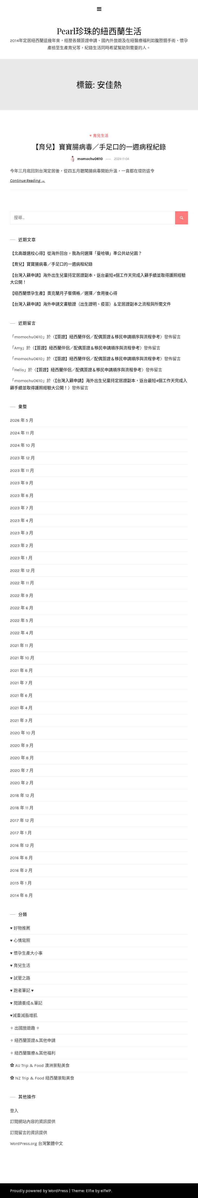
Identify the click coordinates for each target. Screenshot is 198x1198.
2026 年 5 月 (21, 420)
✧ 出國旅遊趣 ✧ (24, 1028)
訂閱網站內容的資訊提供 (32, 1121)
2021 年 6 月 (21, 695)
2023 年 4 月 (21, 520)
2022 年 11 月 (22, 582)
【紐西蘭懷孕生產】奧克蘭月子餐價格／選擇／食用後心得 (63, 293)
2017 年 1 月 (21, 832)
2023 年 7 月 (21, 507)
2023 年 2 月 (21, 545)
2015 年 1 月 (21, 883)
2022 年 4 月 (21, 632)
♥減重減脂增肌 (23, 1015)
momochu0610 (90, 159)
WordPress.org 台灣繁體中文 (36, 1143)
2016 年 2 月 (21, 870)
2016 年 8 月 (21, 857)
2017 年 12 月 (22, 820)
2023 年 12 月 (22, 457)
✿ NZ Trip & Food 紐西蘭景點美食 (42, 1078)
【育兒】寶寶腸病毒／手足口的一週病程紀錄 (99, 146)
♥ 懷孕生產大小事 (26, 953)
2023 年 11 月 (22, 470)
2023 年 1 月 (21, 557)
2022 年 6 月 (21, 607)
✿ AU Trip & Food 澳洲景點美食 (40, 1065)
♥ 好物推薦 (20, 928)
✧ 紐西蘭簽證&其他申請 (32, 1040)
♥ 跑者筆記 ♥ (22, 990)
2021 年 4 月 (21, 707)
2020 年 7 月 (22, 770)
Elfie (90, 1190)
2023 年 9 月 (21, 482)
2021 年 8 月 (21, 670)
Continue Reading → (27, 180)
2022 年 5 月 (21, 620)
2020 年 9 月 (22, 745)
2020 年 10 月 (22, 732)
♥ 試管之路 (20, 978)
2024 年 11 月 (22, 433)
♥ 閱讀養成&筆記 (26, 1003)
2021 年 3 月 (21, 720)
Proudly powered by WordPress (39, 1190)
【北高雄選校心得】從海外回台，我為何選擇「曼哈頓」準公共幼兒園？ (76, 253)
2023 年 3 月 (21, 532)
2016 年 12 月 (22, 845)
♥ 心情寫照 (20, 940)
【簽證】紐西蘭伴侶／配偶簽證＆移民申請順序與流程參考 (107, 336)
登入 (14, 1110)
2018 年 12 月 (22, 795)
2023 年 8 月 (22, 495)
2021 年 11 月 (21, 645)
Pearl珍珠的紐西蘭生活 (99, 30)
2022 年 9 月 (21, 595)
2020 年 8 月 (22, 757)
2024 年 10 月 (22, 445)
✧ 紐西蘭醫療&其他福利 (32, 1053)
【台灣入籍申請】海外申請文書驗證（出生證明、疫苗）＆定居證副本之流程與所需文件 (90, 304)
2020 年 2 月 (22, 782)
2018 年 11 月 (22, 807)
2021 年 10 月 (22, 657)
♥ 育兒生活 (99, 135)
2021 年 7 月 (21, 682)
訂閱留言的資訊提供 (28, 1132)
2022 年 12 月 (22, 570)
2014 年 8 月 (21, 895)
